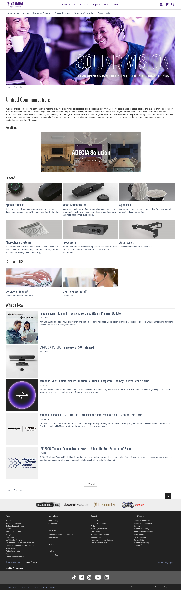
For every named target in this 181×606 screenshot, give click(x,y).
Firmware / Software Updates (102, 540)
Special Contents (83, 13)
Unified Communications (17, 13)
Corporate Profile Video (143, 523)
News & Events (41, 13)
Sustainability (139, 540)
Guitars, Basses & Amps (15, 526)
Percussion (10, 537)
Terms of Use (24, 587)
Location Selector (14, 562)
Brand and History (140, 534)
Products (66, 4)
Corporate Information (142, 520)
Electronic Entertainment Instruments (20, 545)
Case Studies (62, 13)
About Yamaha (139, 516)
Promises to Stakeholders (143, 531)
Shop (106, 4)
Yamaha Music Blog (141, 542)
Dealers (51, 550)
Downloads (104, 13)
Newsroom (52, 523)
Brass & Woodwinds (13, 531)
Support (96, 4)
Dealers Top (53, 555)
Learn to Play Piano (55, 537)
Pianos (8, 520)
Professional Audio (13, 551)
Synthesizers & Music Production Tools (20, 542)
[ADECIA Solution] (90, 152)
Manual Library (97, 537)
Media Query (53, 520)
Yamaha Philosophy (141, 528)
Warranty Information (99, 528)
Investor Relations (140, 537)
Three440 (137, 545)
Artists (51, 544)
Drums (8, 528)
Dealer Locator (81, 4)
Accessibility (51, 587)
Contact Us (95, 520)
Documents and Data (99, 542)
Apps (8, 554)
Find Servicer (96, 531)
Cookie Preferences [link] (14, 567)
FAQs (93, 526)
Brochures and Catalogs (100, 534)
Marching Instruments (14, 540)
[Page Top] (168, 496)
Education (52, 530)
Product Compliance (99, 523)
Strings (8, 534)
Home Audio (10, 548)
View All (91, 484)
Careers (137, 526)
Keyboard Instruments (14, 523)
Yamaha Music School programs (60, 534)
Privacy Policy (38, 587)
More (115, 4)
